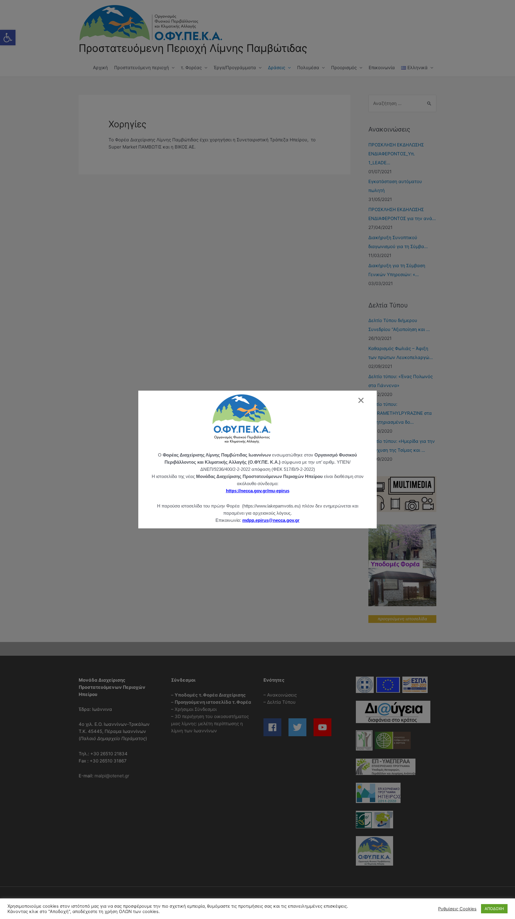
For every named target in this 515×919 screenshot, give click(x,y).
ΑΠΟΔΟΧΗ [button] (494, 908)
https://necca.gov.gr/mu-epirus (257, 490)
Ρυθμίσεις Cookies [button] (457, 909)
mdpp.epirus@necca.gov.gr (271, 520)
